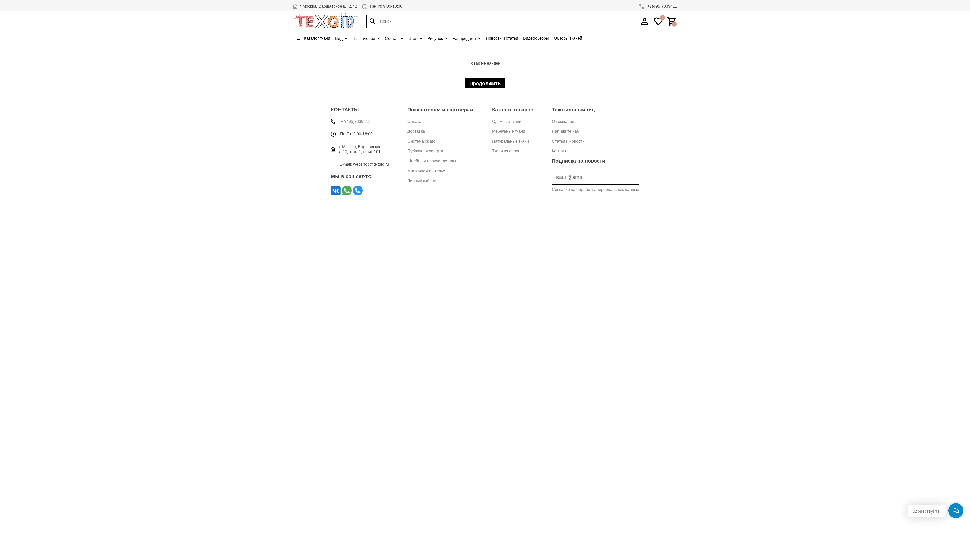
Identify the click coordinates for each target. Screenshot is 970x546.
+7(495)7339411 (661, 6)
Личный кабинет (422, 181)
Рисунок (435, 38)
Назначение (364, 38)
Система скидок (422, 141)
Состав (392, 38)
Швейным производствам (431, 161)
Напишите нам (566, 131)
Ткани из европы (507, 151)
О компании (563, 121)
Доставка (416, 131)
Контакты (560, 151)
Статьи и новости (568, 141)
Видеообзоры (536, 38)
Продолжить (485, 83)
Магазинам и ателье (426, 171)
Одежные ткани (506, 121)
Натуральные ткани (510, 141)
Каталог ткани (316, 38)
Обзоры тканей (568, 38)
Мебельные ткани (508, 131)
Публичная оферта (425, 151)
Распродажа (465, 38)
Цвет (413, 38)
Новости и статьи (502, 38)
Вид (339, 38)
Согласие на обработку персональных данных (595, 189)
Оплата (414, 121)
